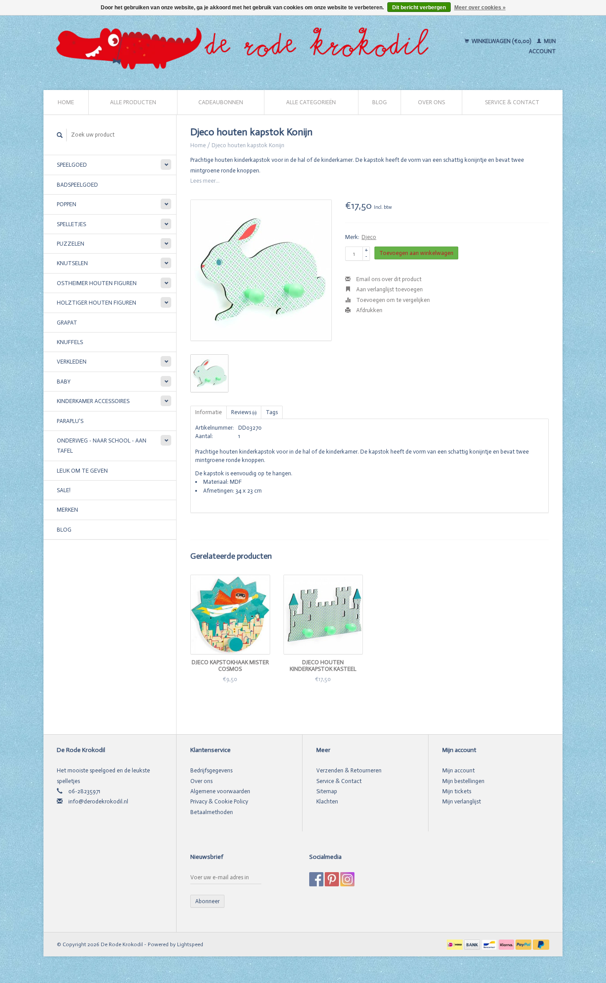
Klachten (327, 801)
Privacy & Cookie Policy (219, 801)
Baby (64, 381)
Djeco (369, 237)
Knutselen (72, 263)
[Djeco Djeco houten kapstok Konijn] (261, 270)
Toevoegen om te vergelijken (392, 300)
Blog (379, 102)
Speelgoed (72, 164)
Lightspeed (190, 944)
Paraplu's (70, 421)
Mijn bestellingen (463, 781)
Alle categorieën (311, 102)
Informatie (208, 412)
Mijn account (458, 770)
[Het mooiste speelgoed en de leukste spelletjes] (246, 46)
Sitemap (326, 791)
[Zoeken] (60, 135)
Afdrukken (368, 310)
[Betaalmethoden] (455, 944)
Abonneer (207, 901)
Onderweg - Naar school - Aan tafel (101, 445)
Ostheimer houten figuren (97, 283)
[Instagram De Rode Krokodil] (347, 879)
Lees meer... (205, 180)
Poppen (66, 204)
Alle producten (133, 102)
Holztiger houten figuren (96, 302)
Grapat (67, 322)
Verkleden (72, 361)
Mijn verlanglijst (461, 801)
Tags (272, 412)
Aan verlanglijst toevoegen (389, 289)
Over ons (431, 102)
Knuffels (70, 342)
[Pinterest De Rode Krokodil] (332, 879)
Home (66, 102)
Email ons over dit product (388, 279)
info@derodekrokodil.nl (98, 801)
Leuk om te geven (82, 470)
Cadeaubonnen (220, 102)
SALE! (64, 490)
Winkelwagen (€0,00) (501, 41)
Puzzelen (70, 243)
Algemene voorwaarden (220, 791)
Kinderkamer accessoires (93, 401)
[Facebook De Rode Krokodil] (316, 879)
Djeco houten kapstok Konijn (248, 145)
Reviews (243, 412)
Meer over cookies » (480, 7)
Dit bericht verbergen (419, 7)
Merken (67, 509)
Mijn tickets (456, 791)
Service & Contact (512, 102)
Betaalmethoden (211, 812)
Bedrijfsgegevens (211, 770)
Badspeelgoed (77, 184)
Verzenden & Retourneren (349, 770)
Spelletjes (71, 224)
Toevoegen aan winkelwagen (416, 253)
